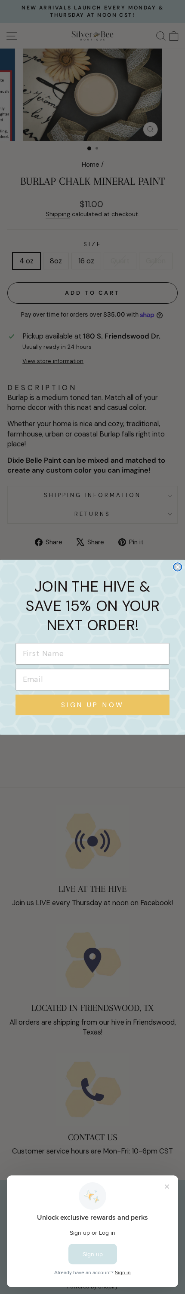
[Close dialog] (177, 567)
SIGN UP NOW (92, 704)
